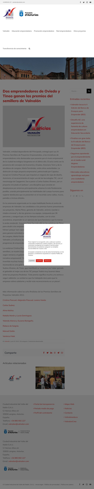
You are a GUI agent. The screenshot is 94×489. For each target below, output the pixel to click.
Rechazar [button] (47, 260)
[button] (29, 48)
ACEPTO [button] (39, 260)
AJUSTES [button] (31, 260)
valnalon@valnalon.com (19, 2)
